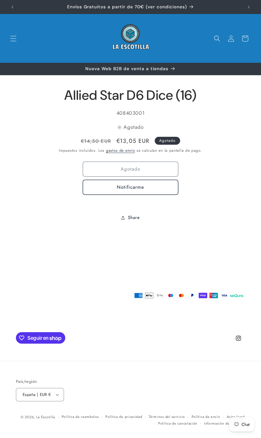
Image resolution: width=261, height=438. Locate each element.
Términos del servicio (167, 416)
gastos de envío (120, 150)
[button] (13, 39)
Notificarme (130, 187)
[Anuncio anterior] (12, 7)
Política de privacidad (123, 416)
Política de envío (206, 416)
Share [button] (134, 217)
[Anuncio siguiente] (249, 7)
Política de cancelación (177, 423)
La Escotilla (45, 417)
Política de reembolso (80, 416)
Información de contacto (224, 423)
